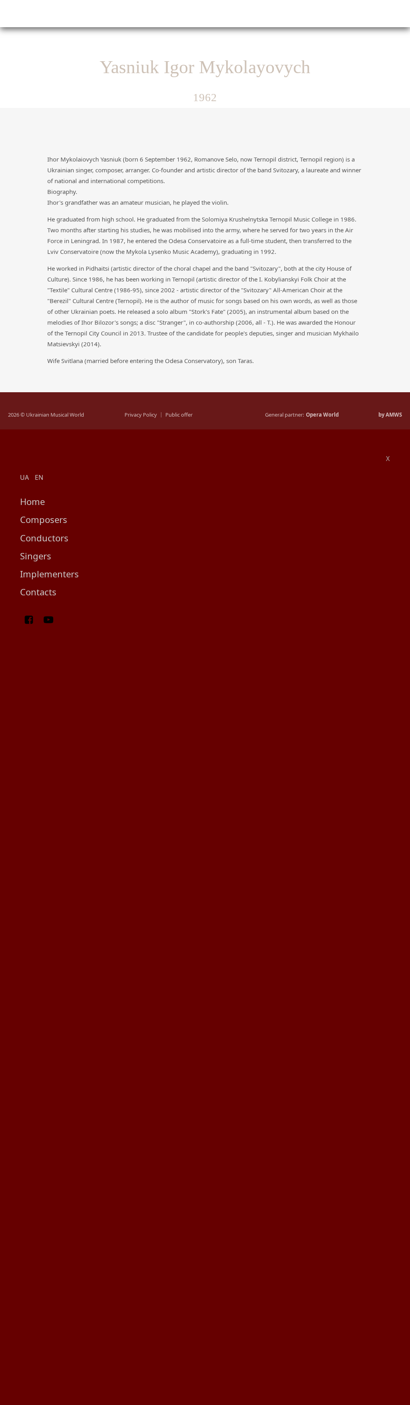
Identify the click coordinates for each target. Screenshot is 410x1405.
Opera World (322, 414)
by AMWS (390, 414)
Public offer (179, 414)
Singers (35, 556)
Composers (43, 519)
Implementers (49, 574)
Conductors (44, 538)
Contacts (38, 592)
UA (24, 477)
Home (32, 501)
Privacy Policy (141, 414)
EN (39, 477)
